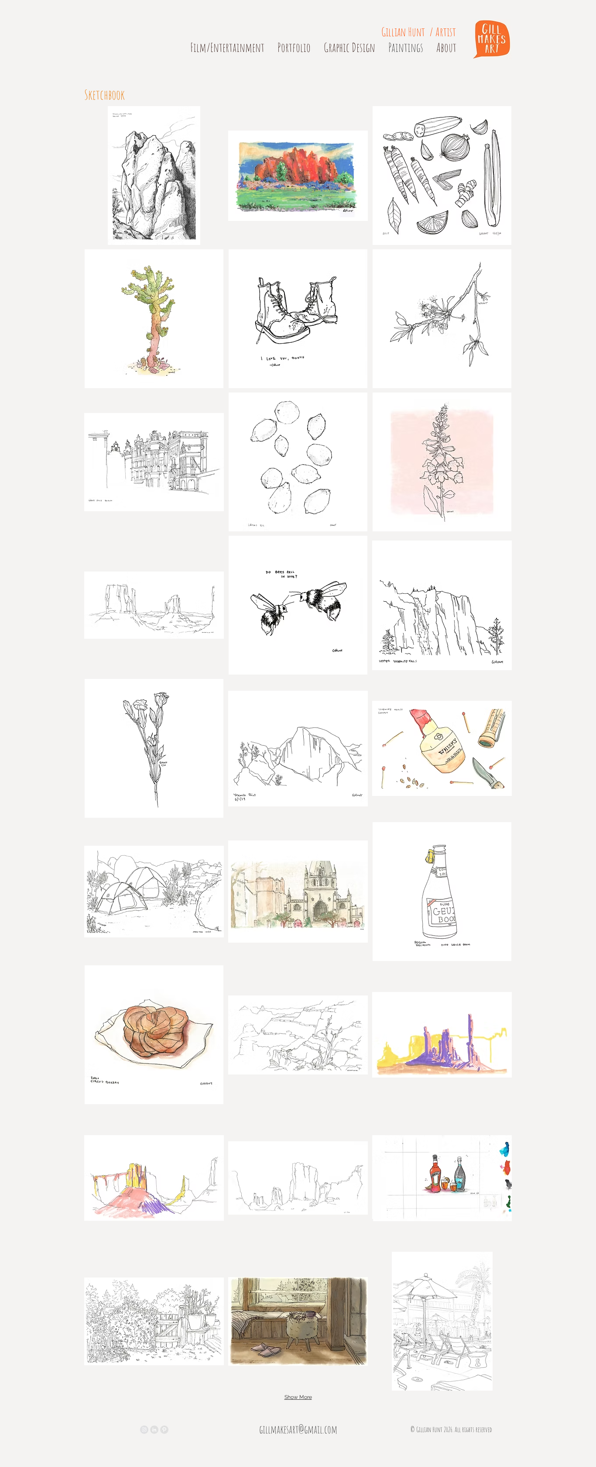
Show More (298, 1397)
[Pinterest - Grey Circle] (164, 1430)
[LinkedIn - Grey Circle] (154, 1430)
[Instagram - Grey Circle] (144, 1430)
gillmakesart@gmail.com (298, 1429)
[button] (154, 175)
